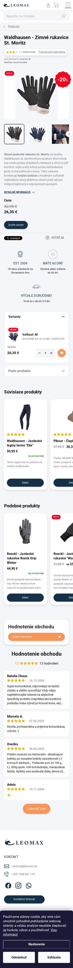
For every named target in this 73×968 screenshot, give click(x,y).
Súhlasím (54, 957)
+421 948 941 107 (23, 874)
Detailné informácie (17, 192)
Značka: (15, 62)
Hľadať (64, 16)
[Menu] (68, 5)
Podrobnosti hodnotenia (52, 52)
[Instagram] (17, 884)
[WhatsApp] (27, 884)
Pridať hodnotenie (22, 636)
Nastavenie (36, 944)
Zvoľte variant (16, 225)
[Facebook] (7, 884)
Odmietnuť (19, 957)
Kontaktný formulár (24, 899)
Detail (25, 482)
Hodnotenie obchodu (37, 654)
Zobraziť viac (36, 809)
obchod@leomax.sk (24, 866)
